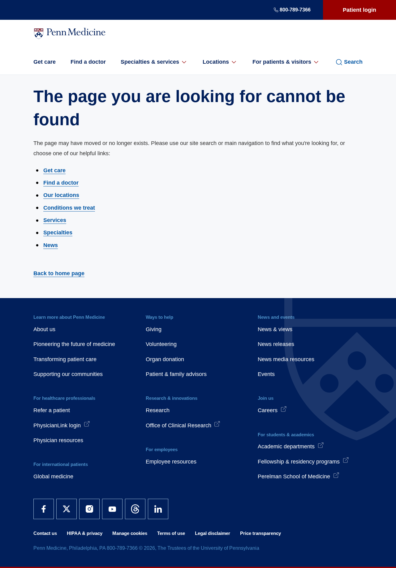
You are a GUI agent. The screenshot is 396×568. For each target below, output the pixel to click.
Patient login (359, 10)
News (50, 245)
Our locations (61, 195)
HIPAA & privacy (84, 533)
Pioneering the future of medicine (74, 344)
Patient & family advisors (176, 374)
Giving (153, 329)
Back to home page (58, 273)
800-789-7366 (295, 9)
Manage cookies (129, 533)
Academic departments (286, 446)
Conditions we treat (69, 208)
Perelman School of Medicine (294, 476)
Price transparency (260, 533)
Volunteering (161, 344)
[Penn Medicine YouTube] (112, 509)
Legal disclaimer (212, 533)
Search (353, 62)
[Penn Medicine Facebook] (44, 509)
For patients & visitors (281, 62)
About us (44, 329)
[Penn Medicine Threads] (135, 509)
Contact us (45, 533)
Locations (216, 62)
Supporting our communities (68, 374)
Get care (44, 62)
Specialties (57, 232)
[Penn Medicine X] (66, 509)
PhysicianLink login (57, 425)
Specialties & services (150, 62)
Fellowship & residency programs (299, 462)
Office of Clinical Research (178, 425)
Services (54, 220)
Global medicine (53, 476)
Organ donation (165, 359)
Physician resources (58, 440)
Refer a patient (51, 410)
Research (158, 410)
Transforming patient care (65, 359)
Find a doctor (88, 62)
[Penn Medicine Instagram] (89, 509)
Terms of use (171, 533)
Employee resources (171, 462)
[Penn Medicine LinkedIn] (158, 509)
